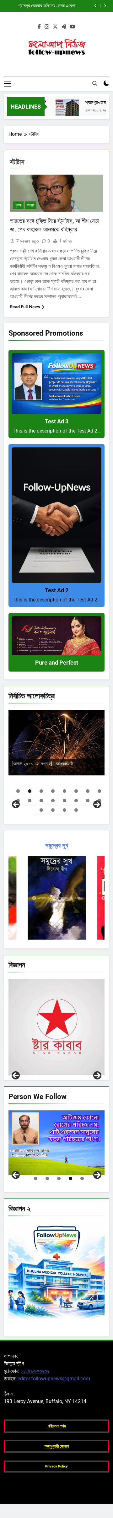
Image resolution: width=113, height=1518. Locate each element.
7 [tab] (87, 791)
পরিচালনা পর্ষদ (57, 1426)
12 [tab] (53, 800)
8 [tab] (99, 791)
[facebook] (39, 27)
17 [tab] (41, 810)
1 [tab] (18, 791)
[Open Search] (94, 83)
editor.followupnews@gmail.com (54, 1379)
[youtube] (72, 27)
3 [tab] (41, 791)
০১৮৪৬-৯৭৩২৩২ (35, 1371)
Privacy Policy (56, 1466)
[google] (64, 27)
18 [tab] (53, 810)
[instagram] (47, 27)
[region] (56, 758)
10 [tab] (29, 800)
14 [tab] (76, 800)
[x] (55, 27)
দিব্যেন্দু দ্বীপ (86, 759)
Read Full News (25, 306)
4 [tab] (53, 791)
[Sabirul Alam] (56, 1142)
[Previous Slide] (95, 6)
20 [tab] (76, 810)
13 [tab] (64, 800)
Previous (16, 1075)
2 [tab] (29, 791)
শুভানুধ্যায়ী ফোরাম (57, 1446)
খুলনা (18, 205)
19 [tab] (64, 810)
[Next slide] (105, 6)
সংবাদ (30, 205)
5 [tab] (64, 791)
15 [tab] (87, 800)
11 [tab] (41, 800)
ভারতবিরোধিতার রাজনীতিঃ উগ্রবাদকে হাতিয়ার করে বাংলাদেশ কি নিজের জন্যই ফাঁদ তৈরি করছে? (56, 6)
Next (97, 1075)
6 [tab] (76, 791)
